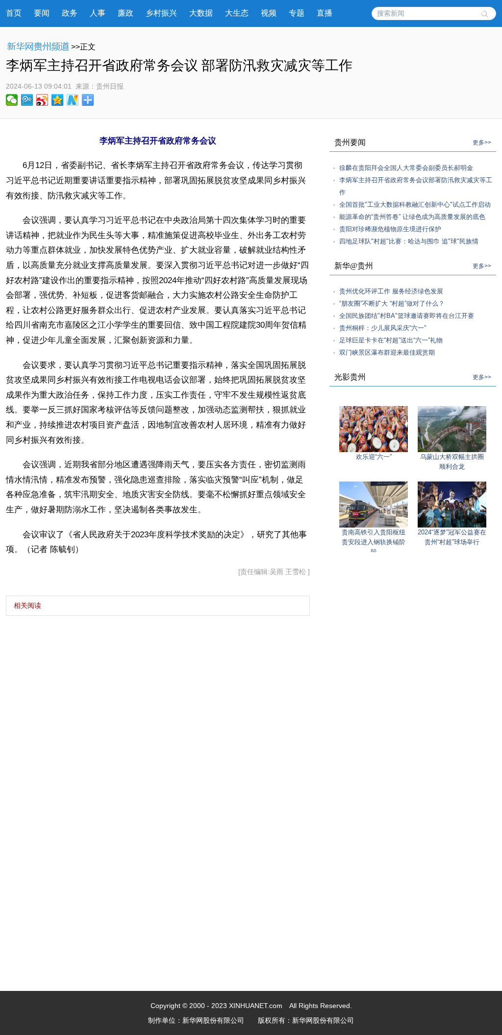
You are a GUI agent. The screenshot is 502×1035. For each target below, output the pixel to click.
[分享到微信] (12, 100)
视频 (268, 13)
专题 (296, 13)
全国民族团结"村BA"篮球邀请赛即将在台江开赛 (406, 315)
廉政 (125, 13)
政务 (69, 13)
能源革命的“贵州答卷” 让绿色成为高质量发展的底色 (412, 216)
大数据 (201, 13)
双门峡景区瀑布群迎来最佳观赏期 (387, 352)
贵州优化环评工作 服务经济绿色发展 (391, 291)
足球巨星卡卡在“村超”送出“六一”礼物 (391, 340)
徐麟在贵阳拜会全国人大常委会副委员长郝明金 (406, 167)
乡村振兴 (161, 13)
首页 (14, 13)
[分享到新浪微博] (42, 100)
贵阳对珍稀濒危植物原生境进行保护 (390, 229)
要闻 (42, 13)
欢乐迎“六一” (374, 456)
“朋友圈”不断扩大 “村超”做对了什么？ (392, 303)
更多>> (482, 142)
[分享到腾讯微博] (27, 100)
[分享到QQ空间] (57, 100)
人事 (97, 13)
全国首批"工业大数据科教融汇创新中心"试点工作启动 (415, 204)
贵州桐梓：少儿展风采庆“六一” (382, 328)
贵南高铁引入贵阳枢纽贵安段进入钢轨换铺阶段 (373, 542)
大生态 (237, 13)
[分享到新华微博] (73, 100)
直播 (324, 13)
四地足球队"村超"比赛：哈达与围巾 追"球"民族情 (408, 241)
